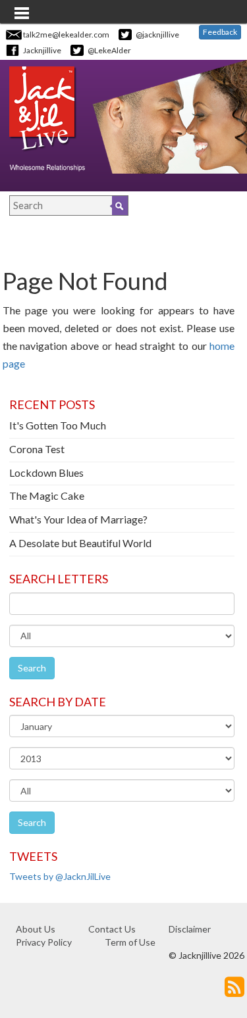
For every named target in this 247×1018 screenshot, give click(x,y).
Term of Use (130, 942)
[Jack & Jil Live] (47, 118)
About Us (35, 928)
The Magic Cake (46, 495)
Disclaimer (190, 928)
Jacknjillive (42, 50)
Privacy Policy (44, 942)
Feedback (220, 32)
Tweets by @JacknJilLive (60, 876)
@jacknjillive (157, 34)
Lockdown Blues (46, 472)
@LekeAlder (109, 50)
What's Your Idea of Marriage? (78, 519)
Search (32, 667)
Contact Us (112, 928)
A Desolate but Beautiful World (80, 543)
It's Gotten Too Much (57, 425)
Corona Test (37, 449)
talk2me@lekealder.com (66, 34)
